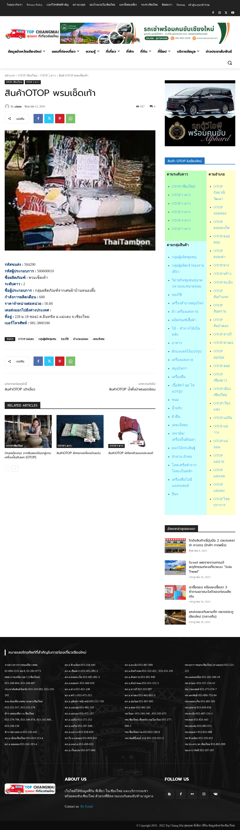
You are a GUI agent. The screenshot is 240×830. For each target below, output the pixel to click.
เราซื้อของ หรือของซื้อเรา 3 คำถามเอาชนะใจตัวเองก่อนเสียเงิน (210, 592)
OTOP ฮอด (222, 366)
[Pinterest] (59, 118)
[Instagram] (219, 13)
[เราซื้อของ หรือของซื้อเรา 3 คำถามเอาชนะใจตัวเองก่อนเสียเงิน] (175, 592)
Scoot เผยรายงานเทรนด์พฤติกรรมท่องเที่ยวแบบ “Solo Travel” (210, 567)
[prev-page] (8, 469)
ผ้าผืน (176, 417)
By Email (86, 806)
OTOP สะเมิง (223, 282)
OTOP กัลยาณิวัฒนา (219, 192)
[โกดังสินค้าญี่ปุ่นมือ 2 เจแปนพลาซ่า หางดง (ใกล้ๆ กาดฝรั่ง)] (175, 545)
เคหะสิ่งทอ (99, 339)
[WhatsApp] (70, 118)
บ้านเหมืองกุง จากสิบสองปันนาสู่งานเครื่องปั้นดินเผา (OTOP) (28, 455)
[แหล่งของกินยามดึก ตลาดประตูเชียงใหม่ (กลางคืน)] (175, 617)
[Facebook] (213, 13)
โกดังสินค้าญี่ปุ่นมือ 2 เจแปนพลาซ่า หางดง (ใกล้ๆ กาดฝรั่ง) (212, 543)
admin (18, 106)
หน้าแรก (10, 75)
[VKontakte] (215, 794)
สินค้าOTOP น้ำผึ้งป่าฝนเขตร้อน (132, 389)
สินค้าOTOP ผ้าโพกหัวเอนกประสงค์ (130, 453)
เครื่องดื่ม (179, 377)
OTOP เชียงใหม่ (27, 75)
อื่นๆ (175, 494)
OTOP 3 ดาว (116, 445)
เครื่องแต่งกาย (182, 360)
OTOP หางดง (223, 343)
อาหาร (177, 343)
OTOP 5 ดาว (181, 229)
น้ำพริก (177, 408)
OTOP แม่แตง (26, 339)
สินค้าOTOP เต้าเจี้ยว (20, 389)
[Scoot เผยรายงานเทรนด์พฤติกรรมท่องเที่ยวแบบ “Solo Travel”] (175, 567)
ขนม (175, 400)
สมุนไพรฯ (179, 368)
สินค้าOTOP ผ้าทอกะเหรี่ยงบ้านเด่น (78, 453)
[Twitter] (226, 13)
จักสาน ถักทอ (182, 457)
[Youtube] (232, 13)
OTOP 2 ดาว (48, 75)
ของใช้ (64, 339)
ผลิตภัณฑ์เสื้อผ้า (184, 320)
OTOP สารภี (223, 334)
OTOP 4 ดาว (181, 220)
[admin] (8, 106)
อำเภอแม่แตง (80, 339)
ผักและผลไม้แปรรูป (187, 351)
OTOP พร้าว (222, 274)
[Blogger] (169, 794)
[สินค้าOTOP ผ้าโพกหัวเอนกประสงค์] (131, 431)
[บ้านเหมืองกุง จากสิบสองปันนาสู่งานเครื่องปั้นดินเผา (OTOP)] (28, 431)
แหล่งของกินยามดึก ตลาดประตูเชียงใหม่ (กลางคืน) (211, 614)
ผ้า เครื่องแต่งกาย (185, 311)
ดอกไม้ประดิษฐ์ (183, 448)
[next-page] (15, 469)
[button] (229, 62)
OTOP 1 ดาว (181, 195)
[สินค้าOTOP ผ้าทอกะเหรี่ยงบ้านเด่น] (80, 431)
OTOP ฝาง (221, 265)
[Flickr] (192, 794)
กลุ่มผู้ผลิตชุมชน (47, 339)
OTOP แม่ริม (223, 418)
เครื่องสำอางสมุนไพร (187, 303)
